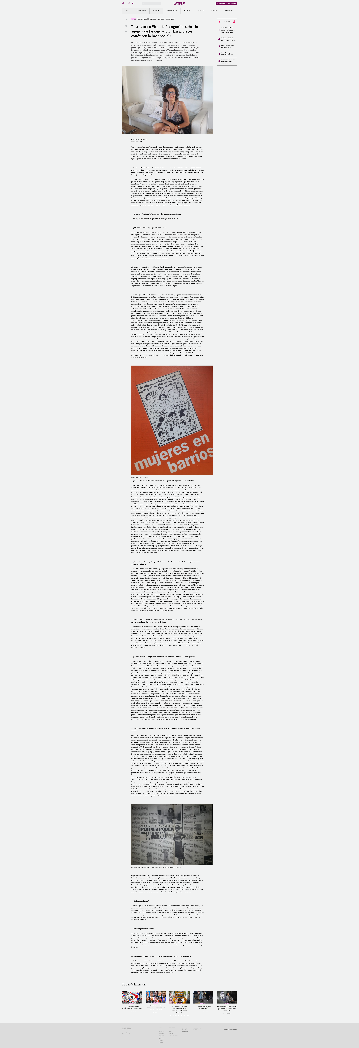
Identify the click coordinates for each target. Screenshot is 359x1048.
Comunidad (214, 10)
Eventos (184, 1028)
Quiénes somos (229, 10)
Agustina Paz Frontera (139, 139)
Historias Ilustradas (173, 1035)
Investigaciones (141, 10)
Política (161, 1037)
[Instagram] (132, 3)
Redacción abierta (172, 10)
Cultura (161, 1040)
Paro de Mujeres (152, 19)
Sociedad (161, 1033)
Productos (201, 10)
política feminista (161, 19)
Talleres (184, 1030)
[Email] (126, 32)
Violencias (161, 1031)
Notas (127, 10)
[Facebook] (136, 3)
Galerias (171, 1033)
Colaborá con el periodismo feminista (226, 3)
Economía (134, 19)
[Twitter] (129, 3)
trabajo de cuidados (170, 19)
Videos (170, 1031)
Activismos (161, 1038)
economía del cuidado (142, 19)
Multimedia (156, 10)
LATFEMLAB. (187, 10)
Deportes (161, 1042)
